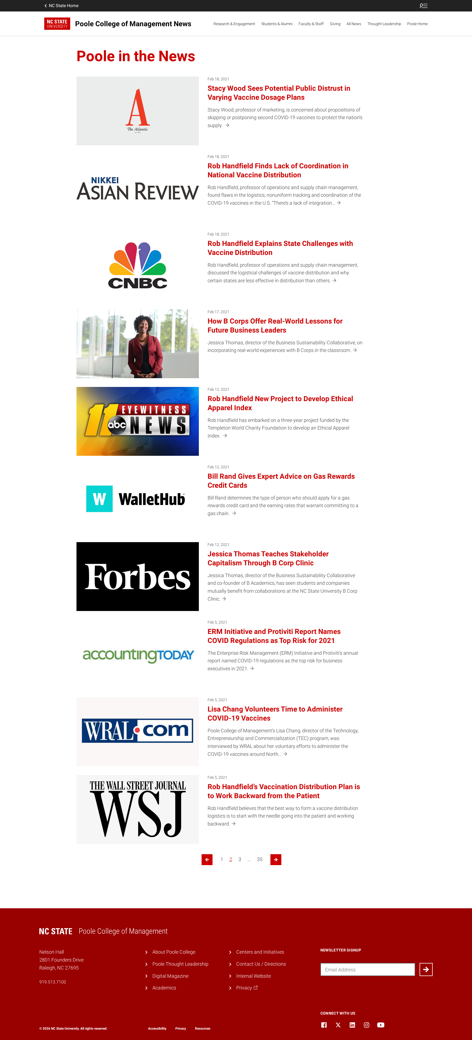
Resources (202, 1028)
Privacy (180, 1028)
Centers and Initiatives (260, 952)
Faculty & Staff (311, 24)
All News (354, 24)
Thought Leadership (384, 24)
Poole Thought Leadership (180, 964)
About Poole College (173, 952)
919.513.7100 (52, 982)
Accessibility (157, 1028)
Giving (335, 24)
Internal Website (253, 976)
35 (259, 859)
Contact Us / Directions (261, 964)
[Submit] (426, 969)
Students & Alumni (277, 24)
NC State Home (63, 5)
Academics (164, 988)
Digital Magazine (170, 976)
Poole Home (417, 24)
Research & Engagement (234, 24)
